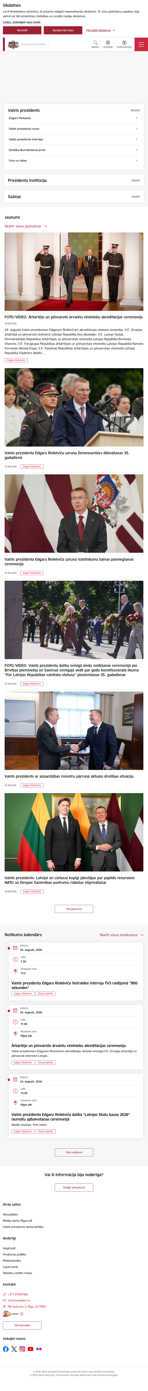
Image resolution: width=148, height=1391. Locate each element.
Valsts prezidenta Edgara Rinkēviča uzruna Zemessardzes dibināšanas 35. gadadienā (67, 455)
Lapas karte (10, 1267)
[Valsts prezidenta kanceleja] (27, 44)
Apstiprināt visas (63, 30)
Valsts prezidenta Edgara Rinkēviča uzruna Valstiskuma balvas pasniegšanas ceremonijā (69, 561)
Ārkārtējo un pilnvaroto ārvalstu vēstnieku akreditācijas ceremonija (69, 1045)
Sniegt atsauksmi (74, 1187)
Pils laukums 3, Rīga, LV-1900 (27, 1306)
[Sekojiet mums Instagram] (22, 1349)
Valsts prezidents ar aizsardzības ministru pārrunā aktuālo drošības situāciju (69, 776)
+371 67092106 (18, 1294)
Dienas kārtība (45, 993)
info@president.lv (19, 1300)
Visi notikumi (74, 1152)
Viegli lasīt (9, 1248)
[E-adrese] (10, 1314)
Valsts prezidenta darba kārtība (23, 1227)
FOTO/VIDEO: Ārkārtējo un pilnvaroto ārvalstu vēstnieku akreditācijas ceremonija (74, 317)
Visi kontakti (22, 1325)
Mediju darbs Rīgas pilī (17, 1220)
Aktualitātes (10, 1214)
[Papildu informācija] (21, 1313)
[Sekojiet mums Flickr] (39, 1349)
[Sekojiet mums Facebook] (6, 1349)
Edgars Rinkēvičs (16, 360)
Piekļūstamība (12, 1260)
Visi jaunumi (74, 909)
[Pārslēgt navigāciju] (141, 44)
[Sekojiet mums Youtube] (31, 1349)
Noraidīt (22, 30)
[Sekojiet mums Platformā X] (14, 1349)
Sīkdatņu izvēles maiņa (17, 1273)
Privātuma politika (14, 1254)
